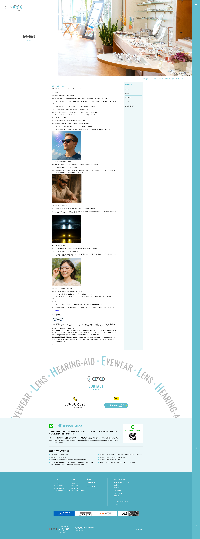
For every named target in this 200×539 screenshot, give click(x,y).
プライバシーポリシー (122, 501)
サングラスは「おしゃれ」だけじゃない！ (68, 88)
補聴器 (127, 93)
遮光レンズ (75, 488)
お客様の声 (117, 485)
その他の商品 (90, 483)
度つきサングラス (60, 488)
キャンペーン (128, 97)
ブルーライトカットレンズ (78, 491)
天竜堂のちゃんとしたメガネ (122, 482)
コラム (118, 499)
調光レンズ (75, 485)
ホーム (118, 504)
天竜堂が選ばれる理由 (120, 479)
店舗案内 (116, 496)
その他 (127, 102)
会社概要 (119, 490)
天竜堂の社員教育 (129, 106)
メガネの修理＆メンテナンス (63, 491)
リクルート (119, 493)
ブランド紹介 (90, 486)
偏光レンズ (75, 483)
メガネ (63, 86)
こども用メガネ (59, 485)
